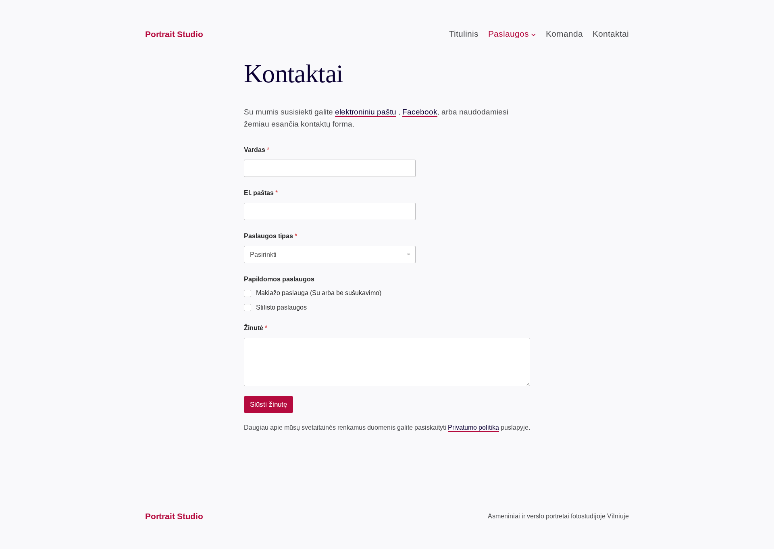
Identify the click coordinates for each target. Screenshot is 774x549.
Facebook (419, 112)
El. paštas (261, 192)
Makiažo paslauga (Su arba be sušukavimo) (318, 292)
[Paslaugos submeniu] (533, 34)
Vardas (256, 149)
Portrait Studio (174, 34)
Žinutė (255, 327)
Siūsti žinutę (268, 404)
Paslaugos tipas (270, 236)
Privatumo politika (473, 427)
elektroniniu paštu (365, 112)
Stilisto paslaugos (281, 307)
